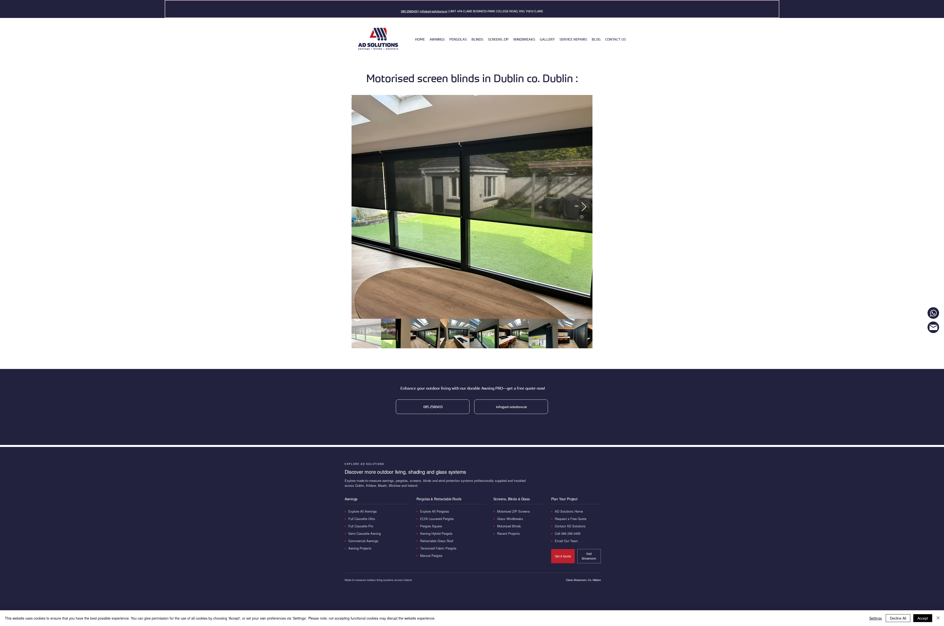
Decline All (898, 618)
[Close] (938, 618)
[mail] (933, 327)
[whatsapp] (933, 313)
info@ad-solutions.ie (433, 11)
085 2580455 (409, 11)
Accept (922, 618)
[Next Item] (584, 207)
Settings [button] (875, 618)
